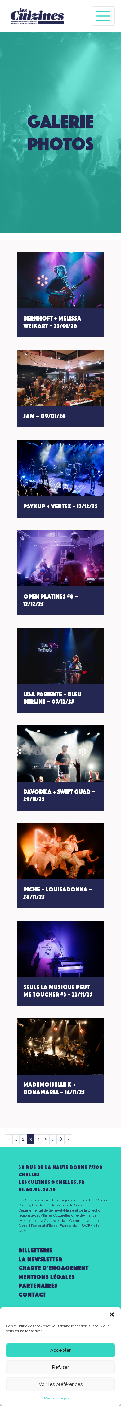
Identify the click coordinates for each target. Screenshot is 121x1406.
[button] (112, 1314)
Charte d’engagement (54, 1267)
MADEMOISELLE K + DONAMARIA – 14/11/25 (54, 1088)
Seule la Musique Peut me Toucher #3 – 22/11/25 (57, 990)
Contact (32, 1294)
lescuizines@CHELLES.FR (52, 1182)
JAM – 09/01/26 (44, 416)
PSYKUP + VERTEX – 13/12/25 (60, 506)
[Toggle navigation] (103, 16)
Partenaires (38, 1285)
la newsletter (41, 1259)
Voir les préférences (61, 1384)
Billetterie (35, 1250)
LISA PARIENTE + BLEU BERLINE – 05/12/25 (52, 697)
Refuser (60, 1367)
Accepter (60, 1350)
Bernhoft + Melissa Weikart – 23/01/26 (52, 322)
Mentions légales (57, 1398)
